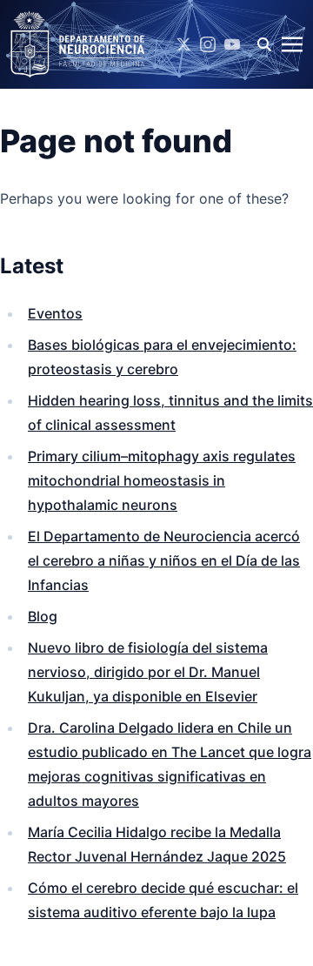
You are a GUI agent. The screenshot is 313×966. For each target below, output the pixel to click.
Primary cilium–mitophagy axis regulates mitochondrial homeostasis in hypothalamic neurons (162, 480)
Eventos (55, 313)
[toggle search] (264, 44)
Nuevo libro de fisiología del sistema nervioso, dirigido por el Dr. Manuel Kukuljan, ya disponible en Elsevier (148, 672)
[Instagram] (208, 44)
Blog (42, 616)
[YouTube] (232, 44)
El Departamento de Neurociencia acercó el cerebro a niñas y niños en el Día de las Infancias (164, 560)
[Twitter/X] (183, 44)
